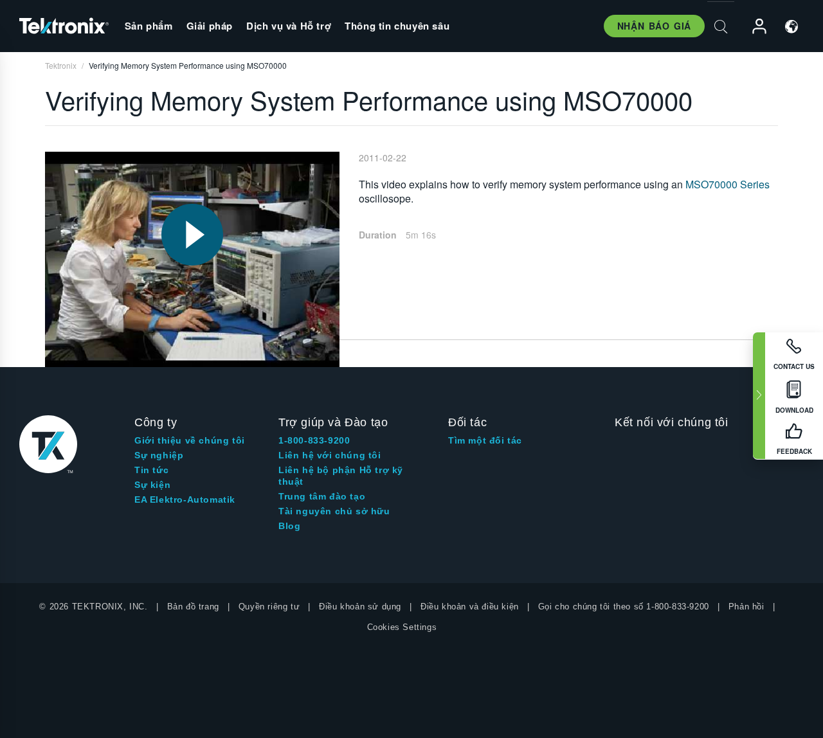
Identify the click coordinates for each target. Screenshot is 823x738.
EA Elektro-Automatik (184, 499)
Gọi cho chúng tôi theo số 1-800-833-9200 (623, 606)
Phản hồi (746, 606)
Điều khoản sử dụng (360, 606)
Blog (289, 526)
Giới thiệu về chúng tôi (189, 440)
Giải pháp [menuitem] (209, 26)
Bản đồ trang (193, 606)
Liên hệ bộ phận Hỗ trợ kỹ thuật (340, 476)
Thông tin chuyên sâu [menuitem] (397, 26)
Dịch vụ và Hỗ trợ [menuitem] (288, 26)
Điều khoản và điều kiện (470, 606)
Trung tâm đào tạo (321, 496)
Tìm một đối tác (485, 440)
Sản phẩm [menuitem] (149, 26)
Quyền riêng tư (269, 606)
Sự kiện (152, 485)
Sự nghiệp (158, 455)
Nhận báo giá (654, 25)
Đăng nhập (753, 26)
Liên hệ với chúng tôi (329, 455)
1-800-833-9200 (314, 440)
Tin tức (151, 470)
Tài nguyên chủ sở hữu (334, 511)
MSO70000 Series (727, 184)
